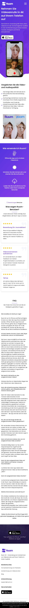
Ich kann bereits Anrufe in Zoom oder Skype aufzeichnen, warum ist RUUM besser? (14, 334)
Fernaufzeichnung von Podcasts (11, 568)
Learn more (17, 606)
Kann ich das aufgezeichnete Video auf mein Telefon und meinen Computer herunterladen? (13, 462)
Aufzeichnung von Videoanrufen (10, 571)
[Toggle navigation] (25, 4)
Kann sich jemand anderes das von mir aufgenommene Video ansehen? (13, 440)
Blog (2, 574)
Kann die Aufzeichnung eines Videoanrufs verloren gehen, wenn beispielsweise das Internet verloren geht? (13, 389)
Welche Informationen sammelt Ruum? (13, 492)
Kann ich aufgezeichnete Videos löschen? (13, 476)
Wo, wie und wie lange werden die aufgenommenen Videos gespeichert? (12, 420)
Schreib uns (10, 516)
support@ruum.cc (6, 582)
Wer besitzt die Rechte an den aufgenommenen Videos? (10, 376)
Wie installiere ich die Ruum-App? (11, 314)
